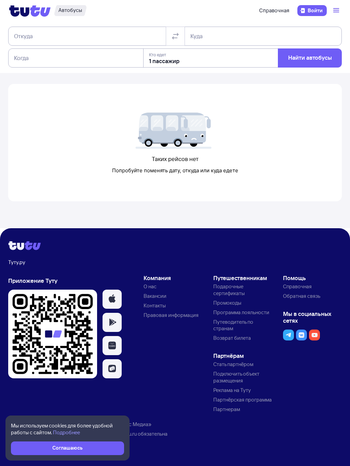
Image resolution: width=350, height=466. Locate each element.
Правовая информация (171, 315)
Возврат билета (232, 338)
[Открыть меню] (337, 10)
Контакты (155, 305)
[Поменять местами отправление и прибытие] (175, 36)
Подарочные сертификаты (229, 289)
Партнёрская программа (242, 399)
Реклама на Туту (232, 390)
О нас (150, 286)
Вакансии (155, 296)
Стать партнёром (233, 364)
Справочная (274, 10)
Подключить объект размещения (236, 377)
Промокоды (227, 303)
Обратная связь (301, 296)
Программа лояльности (241, 312)
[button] (112, 299)
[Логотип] (30, 10)
